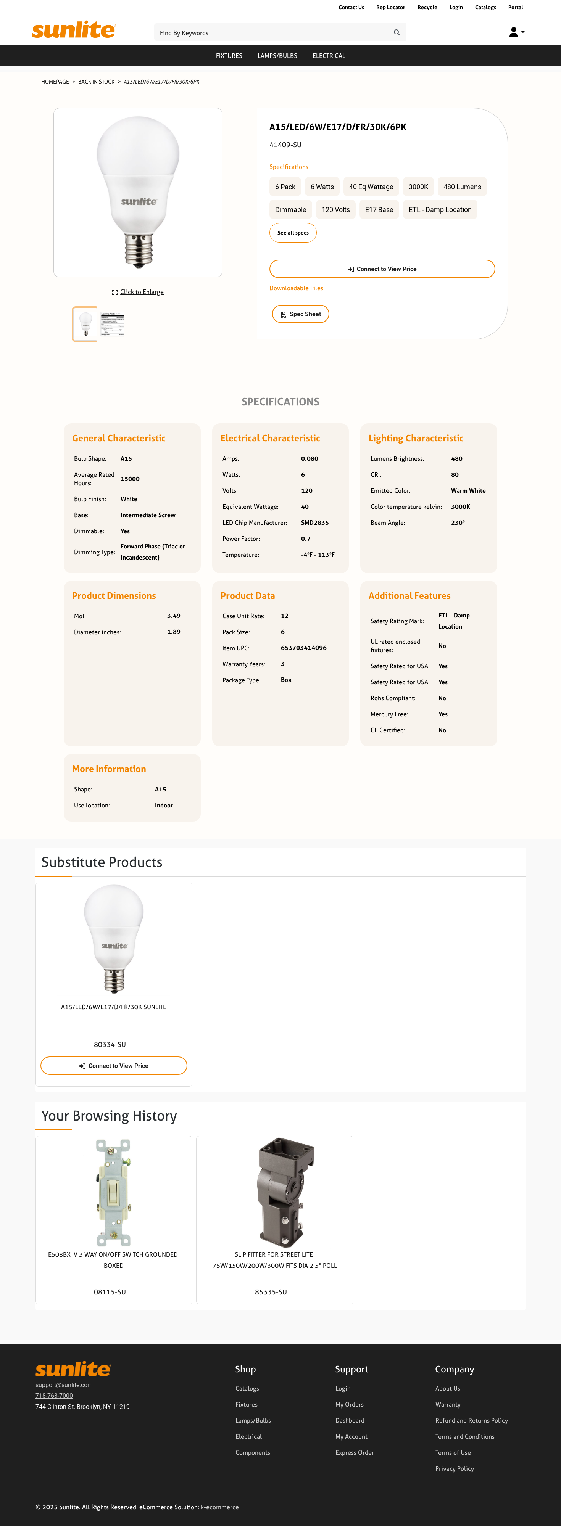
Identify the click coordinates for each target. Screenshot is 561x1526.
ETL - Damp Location (440, 209)
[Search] (397, 32)
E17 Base (379, 209)
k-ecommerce (220, 1507)
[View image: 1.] (85, 324)
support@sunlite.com (64, 1385)
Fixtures (229, 55)
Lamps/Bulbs (277, 55)
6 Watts (322, 186)
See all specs (293, 232)
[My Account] (517, 32)
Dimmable (290, 209)
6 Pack (285, 186)
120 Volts (336, 209)
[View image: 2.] (112, 324)
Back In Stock (96, 81)
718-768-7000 (54, 1395)
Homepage (55, 81)
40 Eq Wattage (371, 186)
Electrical (329, 55)
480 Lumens (462, 186)
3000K (418, 186)
